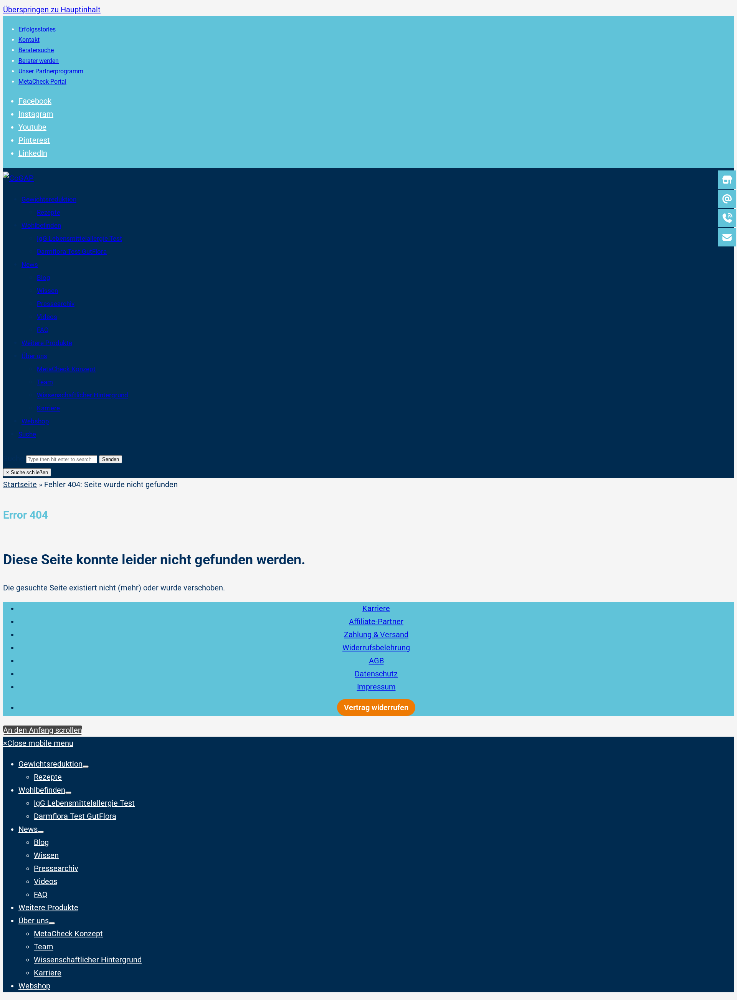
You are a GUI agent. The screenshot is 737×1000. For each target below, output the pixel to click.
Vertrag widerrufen (376, 707)
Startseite (20, 484)
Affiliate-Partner (376, 621)
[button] (27, 433)
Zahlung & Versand (376, 634)
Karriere (376, 608)
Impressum (376, 686)
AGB (376, 660)
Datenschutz (376, 673)
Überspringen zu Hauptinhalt (52, 9)
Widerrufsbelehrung (376, 647)
